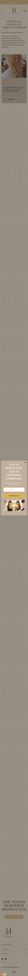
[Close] (25, 462)
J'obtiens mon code (14, 495)
